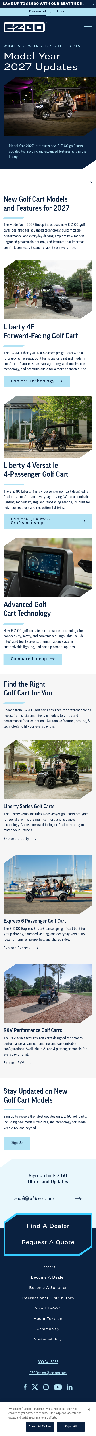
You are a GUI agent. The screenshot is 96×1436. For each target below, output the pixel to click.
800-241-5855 (48, 1362)
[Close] (89, 1409)
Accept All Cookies (40, 1426)
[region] (48, 1419)
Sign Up (17, 1143)
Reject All (70, 1426)
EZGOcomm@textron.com (48, 1373)
